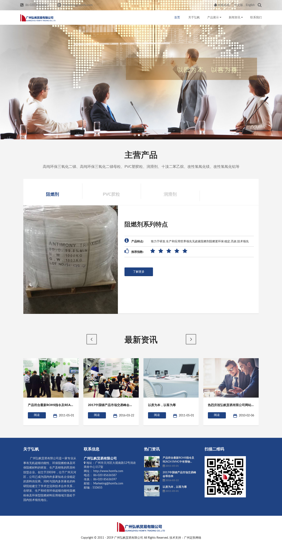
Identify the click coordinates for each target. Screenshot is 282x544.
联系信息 (92, 449)
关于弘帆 (194, 17)
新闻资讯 (235, 17)
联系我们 (256, 17)
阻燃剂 (52, 194)
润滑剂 (170, 194)
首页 (177, 17)
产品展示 (213, 17)
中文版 (238, 5)
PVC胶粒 (111, 194)
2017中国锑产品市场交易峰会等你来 (113, 405)
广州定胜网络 (192, 537)
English (250, 5)
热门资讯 (152, 449)
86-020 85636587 (37, 5)
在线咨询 (223, 5)
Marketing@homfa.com (78, 5)
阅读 (37, 415)
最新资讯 (141, 340)
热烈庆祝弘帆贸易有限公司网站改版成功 (236, 405)
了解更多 (139, 271)
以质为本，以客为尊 (162, 405)
